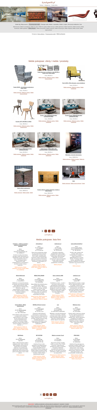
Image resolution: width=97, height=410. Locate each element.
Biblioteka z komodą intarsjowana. (73, 154)
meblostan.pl (57, 243)
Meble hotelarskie (68, 26)
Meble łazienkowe (41, 357)
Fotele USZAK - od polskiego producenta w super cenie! (23, 88)
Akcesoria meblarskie (73, 24)
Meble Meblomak (20, 275)
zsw (58, 304)
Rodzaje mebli (44, 24)
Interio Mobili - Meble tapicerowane (20, 305)
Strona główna (40, 34)
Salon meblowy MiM (58, 275)
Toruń (59, 339)
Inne (81, 24)
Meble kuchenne (76, 26)
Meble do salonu (34, 26)
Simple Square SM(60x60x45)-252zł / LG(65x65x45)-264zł (23, 149)
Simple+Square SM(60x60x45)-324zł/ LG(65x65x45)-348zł (73, 116)
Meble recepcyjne (50, 28)
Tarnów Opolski (22, 310)
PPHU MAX (76, 335)
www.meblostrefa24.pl (76, 243)
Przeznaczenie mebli (50, 34)
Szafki (23, 268)
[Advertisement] (48, 47)
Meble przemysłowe (41, 28)
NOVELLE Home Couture (39, 304)
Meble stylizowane (42, 327)
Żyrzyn (22, 250)
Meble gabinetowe (60, 26)
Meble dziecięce (51, 26)
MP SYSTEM (39, 335)
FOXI (73, 181)
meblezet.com (76, 275)
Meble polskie (26, 192)
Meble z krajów (63, 24)
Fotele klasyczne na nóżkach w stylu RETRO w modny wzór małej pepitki (48, 73)
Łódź (60, 247)
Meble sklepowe (68, 28)
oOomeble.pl (39, 243)
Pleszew (78, 279)
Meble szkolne (76, 28)
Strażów (78, 308)
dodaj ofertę (31, 404)
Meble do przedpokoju (25, 26)
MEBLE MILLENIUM (39, 275)
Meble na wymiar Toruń (58, 335)
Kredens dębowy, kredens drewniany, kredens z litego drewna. (48, 190)
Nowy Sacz (41, 279)
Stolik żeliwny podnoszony (23, 188)
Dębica (59, 308)
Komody (19, 268)
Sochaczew (59, 279)
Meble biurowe (16, 26)
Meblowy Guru (76, 304)
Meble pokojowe (17, 92)
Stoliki (31, 192)
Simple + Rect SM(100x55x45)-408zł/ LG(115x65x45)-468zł (48, 116)
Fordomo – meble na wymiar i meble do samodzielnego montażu (20, 245)
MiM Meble (20, 335)
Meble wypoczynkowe (26, 93)
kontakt (67, 404)
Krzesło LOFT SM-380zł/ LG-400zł (23, 121)
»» (53, 231)
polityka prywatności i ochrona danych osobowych (47, 404)
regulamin (62, 404)
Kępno (78, 339)
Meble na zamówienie (37, 328)
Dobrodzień (41, 308)
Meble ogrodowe (23, 28)
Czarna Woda (78, 247)
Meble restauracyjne (59, 28)
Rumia (22, 279)
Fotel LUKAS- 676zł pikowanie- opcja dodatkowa (73, 83)
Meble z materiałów (54, 24)
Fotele (83, 183)
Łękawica (41, 247)
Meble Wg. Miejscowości (21, 24)
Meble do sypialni (43, 26)
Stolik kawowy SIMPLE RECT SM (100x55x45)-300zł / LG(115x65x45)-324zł (48, 149)
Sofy (81, 328)
